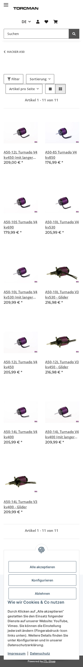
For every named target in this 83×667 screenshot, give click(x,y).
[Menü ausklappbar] (6, 3)
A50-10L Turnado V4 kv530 (62, 224)
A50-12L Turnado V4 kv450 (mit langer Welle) (20, 155)
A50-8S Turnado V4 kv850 (61, 155)
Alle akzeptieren (42, 567)
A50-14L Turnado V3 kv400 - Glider (20, 504)
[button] (38, 21)
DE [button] (24, 21)
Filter (15, 79)
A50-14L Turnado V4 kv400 (20, 434)
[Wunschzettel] (46, 21)
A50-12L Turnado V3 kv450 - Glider (62, 364)
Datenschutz (40, 653)
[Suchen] (74, 34)
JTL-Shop (49, 661)
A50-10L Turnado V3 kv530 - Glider (62, 294)
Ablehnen (42, 593)
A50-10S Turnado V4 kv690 (20, 224)
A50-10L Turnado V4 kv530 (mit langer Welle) (20, 295)
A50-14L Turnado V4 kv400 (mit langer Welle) (62, 434)
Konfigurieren (42, 580)
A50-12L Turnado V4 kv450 (20, 364)
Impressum (17, 653)
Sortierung (38, 79)
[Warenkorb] (55, 21)
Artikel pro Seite (22, 89)
